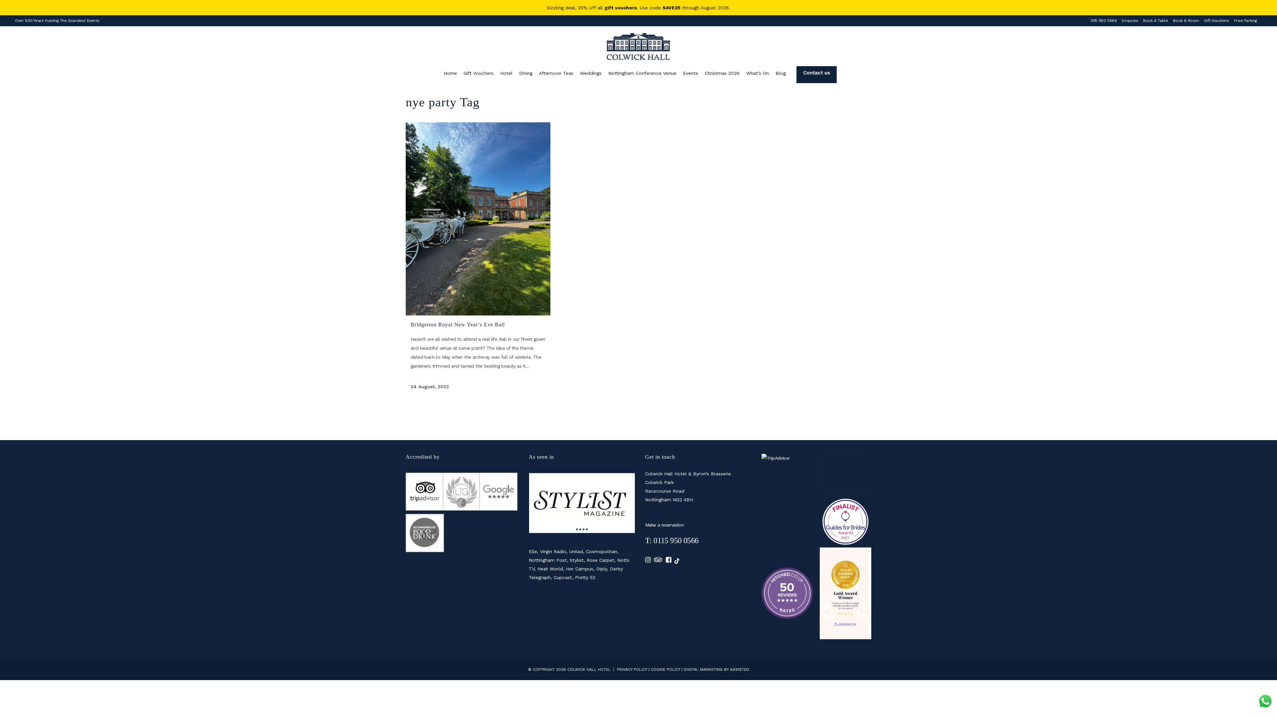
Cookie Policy (665, 669)
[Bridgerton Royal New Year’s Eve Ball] (478, 218)
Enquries (1130, 20)
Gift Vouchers (1216, 20)
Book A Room (1186, 20)
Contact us (816, 73)
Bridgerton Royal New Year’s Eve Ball (458, 324)
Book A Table (1155, 20)
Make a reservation (664, 525)
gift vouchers (621, 7)
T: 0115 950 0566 (671, 540)
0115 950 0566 (1103, 20)
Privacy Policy (632, 669)
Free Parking (1245, 20)
